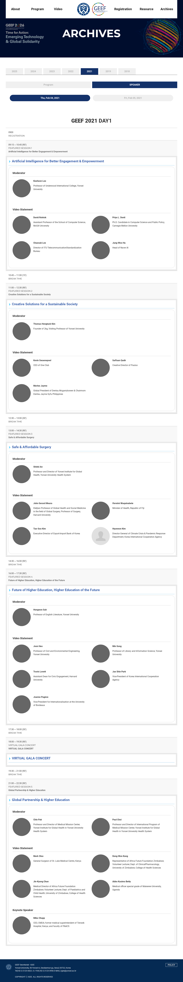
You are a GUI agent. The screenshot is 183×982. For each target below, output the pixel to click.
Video (58, 9)
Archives (166, 9)
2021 (89, 71)
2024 (33, 71)
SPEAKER (135, 84)
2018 (127, 71)
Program (37, 9)
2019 (108, 71)
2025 (14, 71)
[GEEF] (91, 9)
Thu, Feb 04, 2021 (50, 98)
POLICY (171, 965)
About (15, 9)
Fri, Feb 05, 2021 (133, 98)
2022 (70, 71)
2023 (52, 71)
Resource (146, 9)
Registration (123, 9)
